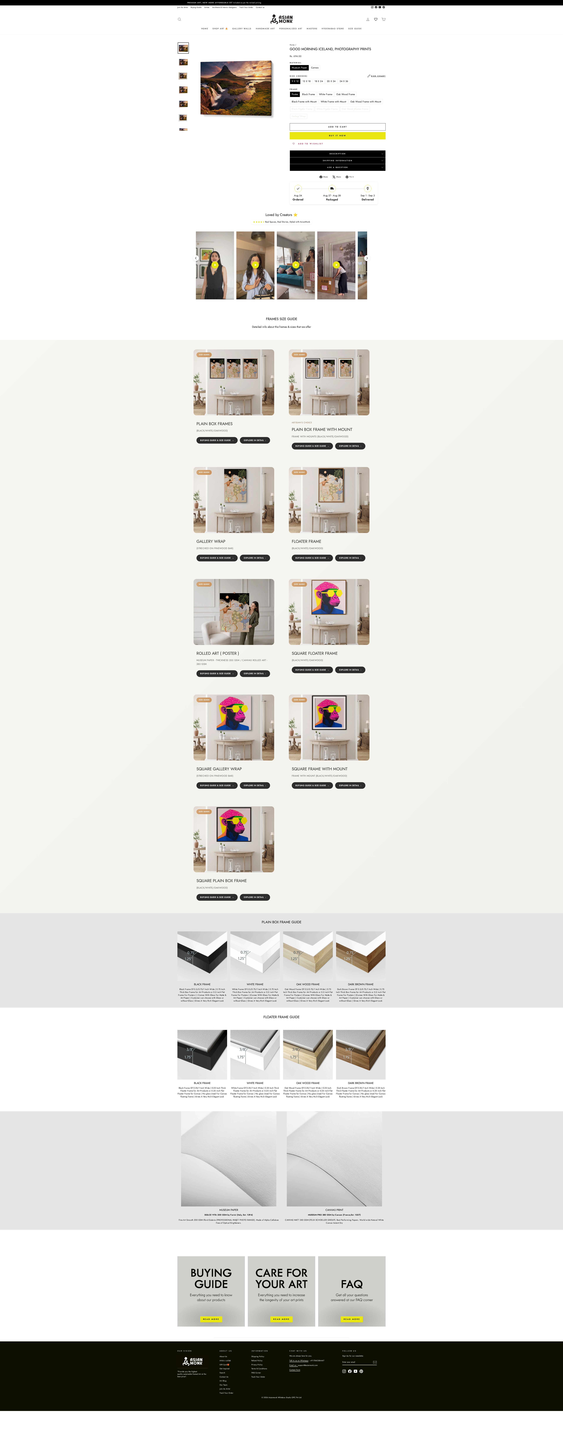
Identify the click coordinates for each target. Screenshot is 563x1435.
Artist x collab (225, 1360)
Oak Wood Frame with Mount (365, 101)
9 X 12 (295, 81)
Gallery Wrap (299, 116)
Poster (295, 94)
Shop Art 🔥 (220, 28)
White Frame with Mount (333, 101)
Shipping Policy (257, 1356)
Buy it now (337, 135)
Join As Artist (182, 7)
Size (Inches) (338, 76)
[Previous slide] (196, 258)
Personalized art (290, 28)
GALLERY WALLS (241, 28)
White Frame (325, 94)
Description (338, 154)
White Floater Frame (327, 109)
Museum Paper (299, 67)
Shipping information (337, 160)
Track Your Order (246, 7)
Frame (294, 89)
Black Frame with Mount (304, 101)
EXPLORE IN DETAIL (254, 440)
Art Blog (223, 1380)
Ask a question (337, 167)
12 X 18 (307, 81)
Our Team (223, 1385)
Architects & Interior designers (224, 7)
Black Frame (308, 94)
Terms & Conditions (259, 1368)
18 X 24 (319, 81)
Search (222, 1372)
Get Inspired (224, 1368)
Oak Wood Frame (345, 94)
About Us (223, 1356)
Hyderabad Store (333, 28)
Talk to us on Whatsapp (298, 1360)
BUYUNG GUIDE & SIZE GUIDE (215, 440)
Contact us (260, 7)
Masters (312, 28)
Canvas (314, 67)
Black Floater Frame (302, 109)
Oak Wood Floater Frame (355, 109)
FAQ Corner (256, 1372)
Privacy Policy (257, 1364)
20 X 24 (331, 81)
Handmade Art (265, 28)
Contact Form (294, 1369)
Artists (206, 7)
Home (204, 28)
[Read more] (211, 1291)
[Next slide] (367, 258)
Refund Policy (256, 1360)
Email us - (293, 1365)
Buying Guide (196, 7)
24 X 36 (344, 81)
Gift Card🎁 (224, 1364)
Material (296, 63)
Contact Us (224, 1377)
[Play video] (215, 265)
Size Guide (355, 28)
